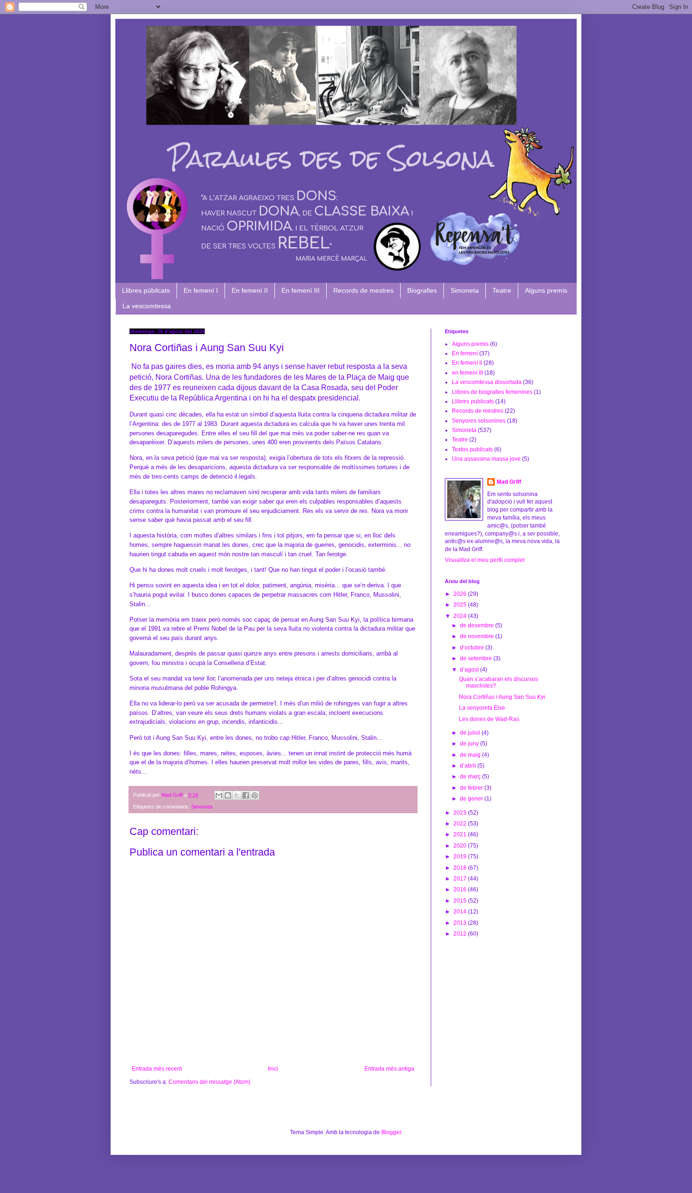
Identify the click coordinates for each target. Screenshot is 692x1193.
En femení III (301, 290)
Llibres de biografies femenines (492, 392)
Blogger (391, 1132)
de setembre (476, 658)
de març (471, 776)
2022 (460, 823)
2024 (460, 616)
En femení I (201, 290)
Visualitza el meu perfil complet (484, 560)
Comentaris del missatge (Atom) (209, 1082)
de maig (471, 755)
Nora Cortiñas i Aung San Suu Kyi (502, 697)
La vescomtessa (146, 306)
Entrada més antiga (389, 1068)
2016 (460, 889)
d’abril (468, 765)
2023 (460, 812)
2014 (460, 911)
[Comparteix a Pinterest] (254, 795)
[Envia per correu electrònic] (219, 795)
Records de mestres (363, 290)
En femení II (250, 290)
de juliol (471, 732)
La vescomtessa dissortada (487, 382)
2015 (460, 900)
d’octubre (472, 647)
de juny (470, 743)
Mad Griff (509, 482)
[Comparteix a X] (236, 795)
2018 (460, 868)
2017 (460, 878)
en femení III (467, 372)
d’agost (470, 669)
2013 (460, 923)
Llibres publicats (473, 401)
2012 (460, 933)
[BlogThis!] (228, 795)
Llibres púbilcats (146, 290)
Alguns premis (546, 290)
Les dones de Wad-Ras (489, 719)
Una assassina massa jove (486, 459)
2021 (460, 834)
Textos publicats (472, 449)
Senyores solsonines (479, 420)
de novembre (477, 636)
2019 (460, 856)
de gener (472, 798)
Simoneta (465, 290)
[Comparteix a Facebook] (245, 795)
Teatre (501, 290)
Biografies (422, 290)
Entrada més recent (157, 1068)
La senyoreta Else (482, 708)
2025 (460, 604)
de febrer (472, 788)
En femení (465, 353)
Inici (273, 1068)
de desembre (477, 625)
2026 (460, 594)
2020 (460, 845)
